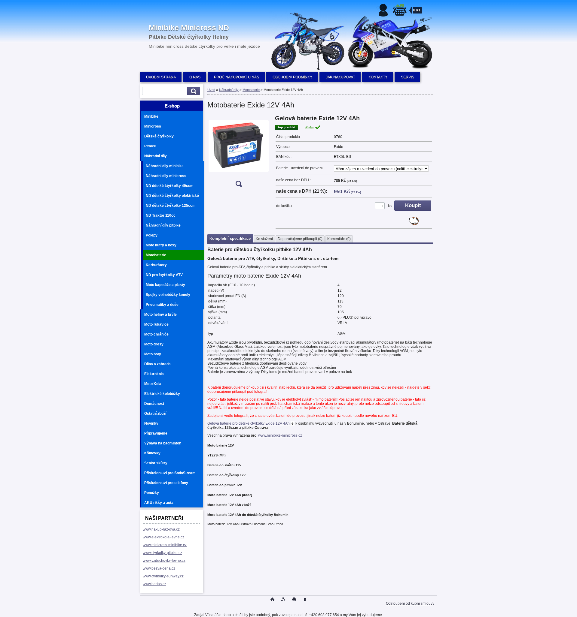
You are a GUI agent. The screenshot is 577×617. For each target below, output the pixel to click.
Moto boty (152, 354)
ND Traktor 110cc (161, 215)
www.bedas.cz (154, 584)
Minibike (151, 116)
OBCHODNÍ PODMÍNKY (292, 77)
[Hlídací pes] (414, 224)
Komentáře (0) (339, 239)
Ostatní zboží (155, 413)
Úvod (211, 90)
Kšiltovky (152, 453)
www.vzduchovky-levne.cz (164, 560)
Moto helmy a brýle (160, 314)
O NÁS (194, 77)
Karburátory (156, 265)
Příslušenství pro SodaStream (170, 473)
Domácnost (154, 404)
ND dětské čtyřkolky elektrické (172, 196)
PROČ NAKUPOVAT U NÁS (236, 77)
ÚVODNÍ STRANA (161, 77)
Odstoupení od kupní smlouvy (410, 603)
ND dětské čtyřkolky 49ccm (170, 186)
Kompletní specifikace (230, 238)
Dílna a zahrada (157, 364)
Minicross (152, 126)
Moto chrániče (156, 334)
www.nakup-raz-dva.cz (161, 529)
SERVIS (407, 77)
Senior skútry (155, 463)
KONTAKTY (377, 77)
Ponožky (151, 493)
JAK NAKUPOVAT (340, 77)
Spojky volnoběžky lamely (168, 295)
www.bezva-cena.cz (159, 568)
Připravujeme (155, 433)
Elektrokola (154, 374)
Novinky (151, 423)
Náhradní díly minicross (166, 176)
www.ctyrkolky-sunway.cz (163, 576)
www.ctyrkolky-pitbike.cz (162, 553)
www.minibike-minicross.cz (280, 435)
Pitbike (150, 146)
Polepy (151, 235)
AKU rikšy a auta (158, 503)
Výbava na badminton (162, 443)
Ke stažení (264, 239)
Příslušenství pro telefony (166, 483)
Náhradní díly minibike (165, 166)
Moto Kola (152, 384)
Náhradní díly (155, 156)
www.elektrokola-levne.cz (163, 537)
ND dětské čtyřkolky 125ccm (171, 205)
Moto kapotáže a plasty (165, 285)
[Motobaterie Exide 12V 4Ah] (238, 153)
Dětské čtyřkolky (159, 136)
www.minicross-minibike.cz (165, 545)
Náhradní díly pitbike (163, 225)
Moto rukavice (156, 324)
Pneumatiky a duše (162, 304)
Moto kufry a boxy (161, 245)
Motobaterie (156, 255)
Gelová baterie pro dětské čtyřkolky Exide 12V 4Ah (248, 423)
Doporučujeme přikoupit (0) (300, 239)
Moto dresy (153, 344)
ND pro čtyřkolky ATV (164, 275)
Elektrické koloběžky (162, 394)
